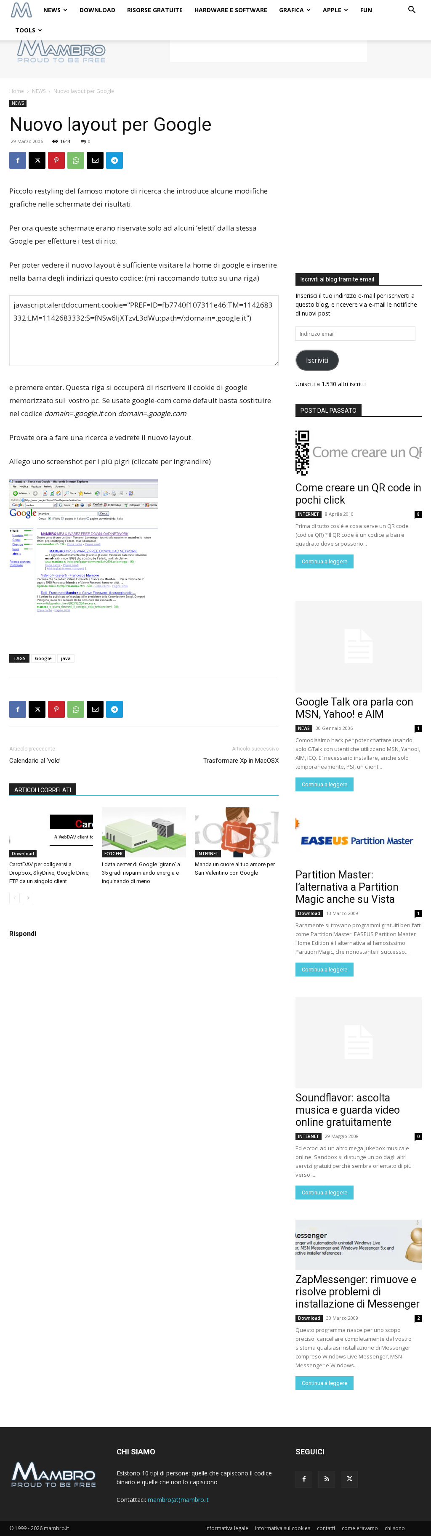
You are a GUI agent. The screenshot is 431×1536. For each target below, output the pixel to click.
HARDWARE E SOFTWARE (230, 10)
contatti (326, 1528)
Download (23, 854)
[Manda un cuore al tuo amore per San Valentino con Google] (237, 832)
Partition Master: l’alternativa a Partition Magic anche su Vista (347, 887)
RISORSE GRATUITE (155, 10)
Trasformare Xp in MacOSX (241, 760)
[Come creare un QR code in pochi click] (358, 453)
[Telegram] (114, 160)
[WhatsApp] (75, 160)
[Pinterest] (56, 160)
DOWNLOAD (97, 10)
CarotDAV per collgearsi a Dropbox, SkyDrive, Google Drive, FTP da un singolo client (49, 872)
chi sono (395, 1528)
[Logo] (21, 10)
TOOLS (25, 30)
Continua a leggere (324, 561)
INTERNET (207, 854)
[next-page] (28, 898)
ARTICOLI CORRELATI (42, 790)
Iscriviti (317, 360)
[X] (37, 160)
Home (16, 91)
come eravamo (360, 1528)
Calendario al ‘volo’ (35, 760)
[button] (412, 11)
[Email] (95, 160)
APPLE (332, 10)
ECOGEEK (113, 854)
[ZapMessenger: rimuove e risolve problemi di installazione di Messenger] (358, 1245)
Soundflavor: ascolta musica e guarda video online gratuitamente (347, 1110)
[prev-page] (14, 898)
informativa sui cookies (282, 1528)
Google (43, 658)
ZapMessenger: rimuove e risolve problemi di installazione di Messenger (357, 1291)
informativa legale (226, 1528)
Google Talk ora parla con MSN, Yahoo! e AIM (354, 708)
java (66, 658)
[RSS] (326, 1479)
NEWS (52, 10)
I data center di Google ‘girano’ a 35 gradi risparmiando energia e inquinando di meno (141, 872)
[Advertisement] (268, 49)
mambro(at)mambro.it (178, 1500)
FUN (366, 10)
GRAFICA (291, 10)
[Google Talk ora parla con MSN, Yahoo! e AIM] (358, 646)
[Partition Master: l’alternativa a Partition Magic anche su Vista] (358, 840)
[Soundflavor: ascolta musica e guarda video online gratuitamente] (358, 1042)
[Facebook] (17, 160)
